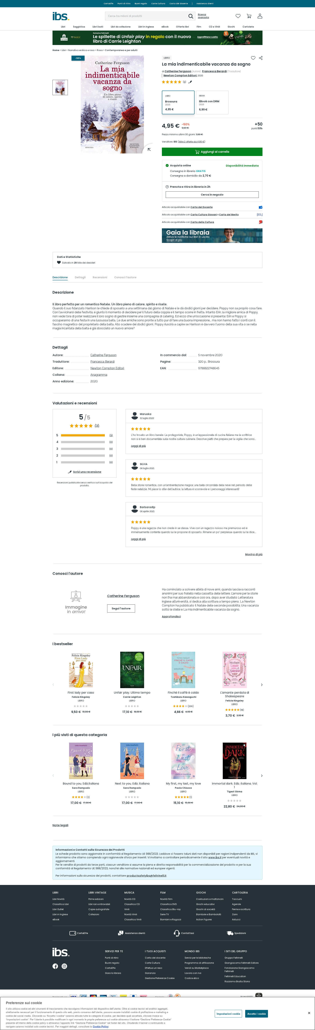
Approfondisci (171, 616)
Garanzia (150, 973)
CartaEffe (108, 3)
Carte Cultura (158, 3)
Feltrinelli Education (235, 976)
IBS (175, 141)
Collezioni (93, 914)
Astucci (236, 919)
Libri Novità (58, 899)
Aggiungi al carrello (214, 152)
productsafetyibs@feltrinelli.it (146, 875)
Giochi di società (205, 909)
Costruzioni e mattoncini (209, 899)
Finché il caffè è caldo (183, 693)
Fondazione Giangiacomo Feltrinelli (239, 969)
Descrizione (60, 277)
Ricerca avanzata (203, 16)
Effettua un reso (153, 967)
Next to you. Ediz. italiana (132, 784)
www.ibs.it (214, 857)
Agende (236, 904)
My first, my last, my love (183, 784)
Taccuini (237, 899)
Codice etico (192, 978)
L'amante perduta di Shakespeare (234, 694)
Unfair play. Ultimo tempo (132, 693)
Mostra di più (253, 554)
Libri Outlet (58, 909)
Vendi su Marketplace (197, 967)
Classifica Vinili (132, 919)
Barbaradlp (147, 507)
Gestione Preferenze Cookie (159, 978)
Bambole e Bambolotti (208, 914)
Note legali (60, 825)
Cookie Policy (100, 1026)
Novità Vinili (130, 914)
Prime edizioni (96, 899)
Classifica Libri (60, 904)
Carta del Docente (201, 207)
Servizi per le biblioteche (198, 957)
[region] (157, 1013)
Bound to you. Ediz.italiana (81, 784)
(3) (97, 426)
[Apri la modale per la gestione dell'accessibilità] (258, 996)
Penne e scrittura (241, 909)
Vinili (126, 909)
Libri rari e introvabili (99, 904)
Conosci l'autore (125, 277)
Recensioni (100, 277)
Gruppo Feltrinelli (234, 957)
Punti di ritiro (124, 3)
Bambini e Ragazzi (170, 919)
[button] (190, 16)
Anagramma (98, 375)
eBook (55, 919)
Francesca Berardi (214, 71)
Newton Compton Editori (180, 75)
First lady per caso (81, 693)
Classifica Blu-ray (170, 909)
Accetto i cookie (256, 1013)
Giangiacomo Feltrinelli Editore (241, 962)
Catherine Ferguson (178, 71)
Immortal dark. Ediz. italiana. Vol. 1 (234, 785)
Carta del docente (179, 3)
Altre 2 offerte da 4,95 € (191, 141)
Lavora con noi (193, 973)
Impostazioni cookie (228, 1013)
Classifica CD (132, 904)
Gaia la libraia (113, 973)
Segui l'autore (121, 608)
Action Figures (204, 919)
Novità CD (129, 899)
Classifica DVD (168, 904)
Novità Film (166, 899)
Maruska (145, 414)
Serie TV (164, 914)
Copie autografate (98, 909)
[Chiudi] (309, 1013)
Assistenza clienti (205, 3)
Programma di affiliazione (199, 962)
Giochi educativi (205, 904)
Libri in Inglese (60, 914)
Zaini (235, 914)
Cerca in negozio (212, 194)
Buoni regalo (141, 3)
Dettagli (80, 277)
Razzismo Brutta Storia (237, 981)
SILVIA (143, 464)
